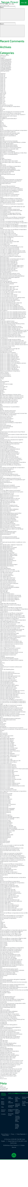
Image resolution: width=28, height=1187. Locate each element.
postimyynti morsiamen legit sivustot (9, 771)
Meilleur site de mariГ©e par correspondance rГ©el (12, 615)
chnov (1, 205)
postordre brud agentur (5, 815)
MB (1, 602)
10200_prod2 (3, 77)
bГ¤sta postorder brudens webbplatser (9, 191)
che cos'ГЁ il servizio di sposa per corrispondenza (11, 204)
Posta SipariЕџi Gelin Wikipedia (7, 753)
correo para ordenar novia (6, 242)
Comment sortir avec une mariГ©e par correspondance (13, 229)
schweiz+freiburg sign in (6, 888)
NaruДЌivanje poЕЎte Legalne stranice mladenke (11, 660)
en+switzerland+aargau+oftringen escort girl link (11, 327)
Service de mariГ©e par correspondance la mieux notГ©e (14, 913)
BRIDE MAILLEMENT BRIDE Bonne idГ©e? (10, 170)
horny (1, 429)
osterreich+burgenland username (8, 686)
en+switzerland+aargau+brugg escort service (10, 326)
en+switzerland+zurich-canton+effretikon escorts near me (14, 344)
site (1, 928)
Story (1, 978)
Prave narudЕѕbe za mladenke (7, 846)
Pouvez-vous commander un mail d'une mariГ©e (12, 845)
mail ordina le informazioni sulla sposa (9, 583)
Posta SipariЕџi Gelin (5, 737)
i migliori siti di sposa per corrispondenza (9, 461)
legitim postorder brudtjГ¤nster (7, 510)
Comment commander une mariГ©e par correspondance (13, 222)
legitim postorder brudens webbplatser (9, 509)
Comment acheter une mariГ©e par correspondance (12, 217)
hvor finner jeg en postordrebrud (7, 447)
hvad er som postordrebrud (6, 446)
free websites (3, 389)
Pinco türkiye (3, 721)
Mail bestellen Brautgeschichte (7, 558)
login (1, 540)
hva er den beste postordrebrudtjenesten (9, 443)
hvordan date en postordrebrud (7, 450)
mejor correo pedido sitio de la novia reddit (10, 622)
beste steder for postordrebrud (7, 151)
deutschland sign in (4, 257)
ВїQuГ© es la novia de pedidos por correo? (10, 1064)
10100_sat (2, 75)
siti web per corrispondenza (6, 953)
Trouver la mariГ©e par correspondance (9, 1014)
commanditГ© (3, 215)
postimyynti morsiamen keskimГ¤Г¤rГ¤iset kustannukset (14, 768)
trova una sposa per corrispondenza (8, 1018)
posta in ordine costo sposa (6, 735)
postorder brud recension (6, 799)
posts (1, 844)
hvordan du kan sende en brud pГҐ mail (9, 454)
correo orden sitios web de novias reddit (9, 241)
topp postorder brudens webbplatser (9, 1011)
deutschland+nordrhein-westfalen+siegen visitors (12, 265)
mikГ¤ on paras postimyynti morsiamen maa (11, 641)
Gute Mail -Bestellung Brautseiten (8, 410)
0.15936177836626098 (5, 59)
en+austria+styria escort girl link (7, 301)
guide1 (1, 409)
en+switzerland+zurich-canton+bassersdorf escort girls (13, 342)
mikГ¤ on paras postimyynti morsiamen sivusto (11, 644)
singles (1, 923)
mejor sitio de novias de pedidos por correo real (11, 625)
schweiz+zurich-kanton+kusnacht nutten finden (11, 909)
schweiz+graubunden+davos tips (8, 890)
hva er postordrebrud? (5, 445)
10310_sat (2, 83)
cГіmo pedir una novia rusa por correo (9, 255)
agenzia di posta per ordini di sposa (8, 116)
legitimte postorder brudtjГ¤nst (7, 526)
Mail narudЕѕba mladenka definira (8, 580)
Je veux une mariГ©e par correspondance (10, 475)
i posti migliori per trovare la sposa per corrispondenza (13, 462)
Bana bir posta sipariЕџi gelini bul (7, 131)
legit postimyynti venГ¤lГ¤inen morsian (9, 506)
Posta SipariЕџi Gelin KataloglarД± (8, 749)
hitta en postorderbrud (5, 425)
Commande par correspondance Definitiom (10, 213)
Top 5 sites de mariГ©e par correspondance (10, 1000)
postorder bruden (4, 807)
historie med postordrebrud (6, 418)
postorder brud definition (6, 795)
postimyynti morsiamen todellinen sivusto (10, 783)
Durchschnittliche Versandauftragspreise (9, 277)
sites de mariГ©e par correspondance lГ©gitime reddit (13, 938)
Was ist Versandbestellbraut (6, 1044)
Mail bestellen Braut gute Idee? (7, 552)
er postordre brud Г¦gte (5, 347)
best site (2, 138)
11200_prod (3, 92)
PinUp (1, 722)
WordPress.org (3, 1089)
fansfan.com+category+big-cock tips (9, 355)
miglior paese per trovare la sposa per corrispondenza (12, 636)
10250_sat (2, 80)
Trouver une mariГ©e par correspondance (10, 1015)
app (1, 121)
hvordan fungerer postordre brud (8, 455)
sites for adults (3, 942)
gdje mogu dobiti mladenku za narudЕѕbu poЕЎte (11, 395)
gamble (2, 390)
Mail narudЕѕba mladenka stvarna (8, 582)
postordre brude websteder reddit (8, 826)
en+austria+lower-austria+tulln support (9, 298)
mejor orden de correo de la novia (8, 624)
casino (1, 197)
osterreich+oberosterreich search (8, 689)
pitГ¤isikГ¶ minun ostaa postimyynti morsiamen (11, 727)
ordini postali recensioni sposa (7, 684)
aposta (1, 120)
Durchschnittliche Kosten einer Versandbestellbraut (12, 276)
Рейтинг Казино (3, 1078)
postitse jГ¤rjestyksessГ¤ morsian (8, 789)
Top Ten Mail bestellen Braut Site (7, 1007)
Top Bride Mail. (3, 1002)
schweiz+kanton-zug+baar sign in (8, 894)
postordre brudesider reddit (6, 834)
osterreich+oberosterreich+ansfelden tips (10, 692)
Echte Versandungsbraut (6, 281)
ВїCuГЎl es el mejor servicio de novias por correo (11, 1060)
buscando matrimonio (5, 183)
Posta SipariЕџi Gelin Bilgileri (6, 741)
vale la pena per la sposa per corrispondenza (10, 1030)
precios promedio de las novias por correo (10, 850)
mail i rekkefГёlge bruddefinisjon (7, 578)
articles (1, 129)
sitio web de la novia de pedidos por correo (10, 954)
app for (1, 122)
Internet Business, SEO (5, 470)
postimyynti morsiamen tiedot (7, 782)
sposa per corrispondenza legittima (8, 974)
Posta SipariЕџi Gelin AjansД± (7, 739)
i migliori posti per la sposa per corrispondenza (11, 459)
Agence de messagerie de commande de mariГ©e (12, 111)
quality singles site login (5, 868)
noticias (2, 665)
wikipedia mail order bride (6, 1052)
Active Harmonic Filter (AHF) (17, 1099)
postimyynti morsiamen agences (8, 764)
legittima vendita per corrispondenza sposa (10, 527)
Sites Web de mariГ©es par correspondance (10, 950)
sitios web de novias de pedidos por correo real (11, 959)
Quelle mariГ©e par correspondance (8, 872)
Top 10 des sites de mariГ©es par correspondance (12, 999)
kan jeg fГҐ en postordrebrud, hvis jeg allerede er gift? (12, 479)
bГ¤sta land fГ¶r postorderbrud (7, 186)
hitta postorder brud (5, 428)
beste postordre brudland (6, 150)
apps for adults (3, 126)
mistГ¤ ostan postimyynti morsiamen (9, 651)
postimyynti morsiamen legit (7, 770)
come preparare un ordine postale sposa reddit (11, 210)
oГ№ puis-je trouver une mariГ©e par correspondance (13, 702)
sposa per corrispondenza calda (7, 973)
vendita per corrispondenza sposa (8, 1035)
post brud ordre (3, 733)
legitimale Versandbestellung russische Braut (10, 513)
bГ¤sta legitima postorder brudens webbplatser (11, 189)
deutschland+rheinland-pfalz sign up (8, 268)
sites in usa (2, 946)
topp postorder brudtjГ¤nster (7, 1012)
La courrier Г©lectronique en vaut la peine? (10, 490)
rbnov (1, 876)
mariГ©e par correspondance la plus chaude (10, 596)
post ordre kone (4, 734)
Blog (1, 163)
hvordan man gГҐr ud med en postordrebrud (10, 458)
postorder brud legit (4, 796)
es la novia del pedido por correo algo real (9, 348)
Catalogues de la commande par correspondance (11, 200)
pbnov (1, 717)
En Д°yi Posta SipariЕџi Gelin (6, 293)
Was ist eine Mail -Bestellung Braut (8, 1043)
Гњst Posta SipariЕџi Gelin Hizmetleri (8, 1073)
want (1, 1039)
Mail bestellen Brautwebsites (7, 565)
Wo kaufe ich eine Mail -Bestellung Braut (9, 1055)
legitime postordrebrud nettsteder (8, 519)
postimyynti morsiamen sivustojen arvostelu (10, 779)
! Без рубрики (3, 56)
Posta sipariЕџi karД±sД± (6, 763)
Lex (1, 535)
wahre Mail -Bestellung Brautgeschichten (10, 1038)
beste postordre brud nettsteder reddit (9, 149)
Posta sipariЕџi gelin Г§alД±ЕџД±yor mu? (9, 755)
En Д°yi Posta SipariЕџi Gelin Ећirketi (8, 296)
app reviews (3, 125)
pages (1, 704)
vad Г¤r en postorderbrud (6, 1028)
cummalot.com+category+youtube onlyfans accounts (13, 252)
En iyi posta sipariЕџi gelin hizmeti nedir (9, 286)
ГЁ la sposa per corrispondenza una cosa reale (11, 1069)
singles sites (3, 926)
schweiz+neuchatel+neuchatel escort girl (9, 899)
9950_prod (2, 103)
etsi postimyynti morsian (6, 351)
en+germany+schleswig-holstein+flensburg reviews (12, 323)
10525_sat (2, 88)
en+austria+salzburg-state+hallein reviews (10, 300)
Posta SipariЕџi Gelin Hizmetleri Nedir (9, 748)
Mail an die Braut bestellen (6, 550)
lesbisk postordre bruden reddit (7, 533)
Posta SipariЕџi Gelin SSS (6, 752)
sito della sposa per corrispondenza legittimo (10, 962)
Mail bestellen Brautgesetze (6, 559)
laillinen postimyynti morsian (7, 494)
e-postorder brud (4, 280)
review (1, 878)
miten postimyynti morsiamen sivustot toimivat (11, 652)
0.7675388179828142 (5, 68)
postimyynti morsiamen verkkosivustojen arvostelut (12, 785)
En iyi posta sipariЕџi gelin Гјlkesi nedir (9, 289)
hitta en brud (3, 424)
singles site (2, 924)
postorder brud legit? (5, 797)
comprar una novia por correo (7, 232)
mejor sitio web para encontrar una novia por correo (12, 626)
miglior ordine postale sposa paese (8, 634)
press (1, 852)
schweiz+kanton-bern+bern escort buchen (10, 892)
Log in (1, 1085)
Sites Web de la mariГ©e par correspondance (11, 949)
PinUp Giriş (2, 725)
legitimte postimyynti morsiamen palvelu (10, 525)
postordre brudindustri (5, 837)
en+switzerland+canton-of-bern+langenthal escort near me (14, 330)
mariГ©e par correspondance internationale (10, 595)
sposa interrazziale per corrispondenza (9, 971)
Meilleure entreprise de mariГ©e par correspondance (12, 617)
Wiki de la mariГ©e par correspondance (9, 1051)
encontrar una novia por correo (7, 346)
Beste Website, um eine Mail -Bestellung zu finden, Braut (13, 153)
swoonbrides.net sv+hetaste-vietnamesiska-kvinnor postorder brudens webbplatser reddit (12, 985)
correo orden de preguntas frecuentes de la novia (11, 236)
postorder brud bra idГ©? (6, 793)
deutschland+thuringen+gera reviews (9, 270)
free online (2, 382)
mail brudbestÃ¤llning (5, 568)
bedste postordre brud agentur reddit (9, 134)
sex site (2, 919)
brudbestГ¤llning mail (5, 173)
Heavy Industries (10, 1098)
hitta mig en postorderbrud (6, 426)
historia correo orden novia (6, 416)
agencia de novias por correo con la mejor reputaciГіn (12, 114)
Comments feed (4, 1088)
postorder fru (3, 813)
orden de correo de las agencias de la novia (10, 676)
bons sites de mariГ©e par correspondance (10, 166)
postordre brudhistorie (5, 836)
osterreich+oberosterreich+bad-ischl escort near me (12, 693)
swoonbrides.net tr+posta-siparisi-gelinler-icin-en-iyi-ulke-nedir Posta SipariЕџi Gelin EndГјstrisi (13, 988)
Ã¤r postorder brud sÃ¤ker (6, 105)
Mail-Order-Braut (4, 590)
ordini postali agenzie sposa (6, 682)
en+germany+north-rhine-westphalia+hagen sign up (12, 315)
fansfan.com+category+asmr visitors (9, 354)
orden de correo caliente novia (7, 672)
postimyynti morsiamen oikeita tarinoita (9, 775)
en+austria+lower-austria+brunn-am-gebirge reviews (12, 297)
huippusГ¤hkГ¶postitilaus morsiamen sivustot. (11, 442)
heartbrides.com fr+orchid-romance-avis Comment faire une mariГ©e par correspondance (13, 414)
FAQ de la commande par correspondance (10, 371)
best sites (2, 139)
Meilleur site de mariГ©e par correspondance (10, 614)
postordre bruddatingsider (6, 822)
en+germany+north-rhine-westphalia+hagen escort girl (13, 314)
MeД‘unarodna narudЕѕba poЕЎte (8, 632)
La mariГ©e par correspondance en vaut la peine (11, 491)
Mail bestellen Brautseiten (6, 563)
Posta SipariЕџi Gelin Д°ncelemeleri (8, 756)
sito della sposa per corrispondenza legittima (10, 961)
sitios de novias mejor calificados (8, 957)
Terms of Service (3, 1110)
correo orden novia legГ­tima (6, 237)
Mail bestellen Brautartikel (6, 556)
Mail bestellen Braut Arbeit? (6, 551)
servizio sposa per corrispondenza (8, 918)
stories (1, 976)
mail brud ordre (3, 567)
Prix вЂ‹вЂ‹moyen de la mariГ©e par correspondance (13, 857)
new (1, 661)
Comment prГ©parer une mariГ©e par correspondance (13, 225)
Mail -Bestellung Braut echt (6, 546)
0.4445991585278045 (5, 63)
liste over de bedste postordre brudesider (10, 538)
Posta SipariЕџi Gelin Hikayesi (7, 746)
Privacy (12, 1134)
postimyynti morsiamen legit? (7, 772)
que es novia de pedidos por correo (8, 869)
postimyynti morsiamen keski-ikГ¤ (8, 767)
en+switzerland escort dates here (8, 325)
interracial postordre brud (6, 473)
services (2, 914)
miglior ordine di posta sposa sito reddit (9, 633)
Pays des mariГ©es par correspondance (9, 715)
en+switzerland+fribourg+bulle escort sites (10, 334)
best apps (2, 137)
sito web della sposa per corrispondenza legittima (11, 965)
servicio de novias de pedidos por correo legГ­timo (12, 915)
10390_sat (2, 84)
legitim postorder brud (5, 507)
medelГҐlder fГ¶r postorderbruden (8, 603)
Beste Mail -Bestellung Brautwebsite (8, 145)
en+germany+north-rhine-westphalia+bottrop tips (12, 308)
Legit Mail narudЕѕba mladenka (7, 501)
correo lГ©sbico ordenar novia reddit (9, 234)
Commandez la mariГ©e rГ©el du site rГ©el (10, 214)
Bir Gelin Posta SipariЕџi (5, 159)
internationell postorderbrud (6, 469)
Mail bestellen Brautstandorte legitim (9, 564)
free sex (2, 385)
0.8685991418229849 (5, 69)
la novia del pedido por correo (7, 493)
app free (2, 123)
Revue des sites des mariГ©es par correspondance (12, 882)
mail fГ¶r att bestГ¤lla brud (6, 572)
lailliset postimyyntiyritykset (6, 497)
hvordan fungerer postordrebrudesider (9, 457)
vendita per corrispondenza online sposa (9, 1032)
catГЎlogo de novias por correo (7, 202)
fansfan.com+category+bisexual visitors (9, 356)
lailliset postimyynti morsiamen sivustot (9, 495)
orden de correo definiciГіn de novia (8, 677)
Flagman (2, 377)
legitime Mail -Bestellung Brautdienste (9, 514)
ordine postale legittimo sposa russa (8, 681)
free (1, 380)
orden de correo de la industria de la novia (10, 673)
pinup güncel (3, 726)
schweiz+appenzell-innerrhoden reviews (9, 886)
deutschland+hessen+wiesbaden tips (9, 263)
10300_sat (2, 81)
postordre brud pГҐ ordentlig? (7, 818)
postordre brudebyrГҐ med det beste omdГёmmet (12, 829)
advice (1, 110)
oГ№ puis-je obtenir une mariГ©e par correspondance (13, 701)
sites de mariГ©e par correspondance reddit (10, 939)
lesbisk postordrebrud (5, 534)
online (1, 668)
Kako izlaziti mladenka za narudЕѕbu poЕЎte (10, 478)
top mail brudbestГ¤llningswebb (8, 1006)
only (1, 670)
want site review (4, 1042)
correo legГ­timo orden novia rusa (8, 233)
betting (1, 155)
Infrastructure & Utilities (11, 1110)
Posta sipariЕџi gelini (5, 757)
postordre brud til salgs (5, 821)
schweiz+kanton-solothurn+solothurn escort (10, 893)
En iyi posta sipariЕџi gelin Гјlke (7, 287)
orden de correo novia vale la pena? (8, 680)
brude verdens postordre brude (7, 174)
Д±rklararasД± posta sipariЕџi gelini (8, 1075)
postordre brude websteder (6, 825)
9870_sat (2, 98)
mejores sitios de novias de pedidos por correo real (12, 629)
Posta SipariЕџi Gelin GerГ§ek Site (8, 745)
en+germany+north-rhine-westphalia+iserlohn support (13, 317)
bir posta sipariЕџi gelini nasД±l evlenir (9, 161)
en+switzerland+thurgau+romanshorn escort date (12, 340)
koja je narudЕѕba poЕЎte (6, 482)
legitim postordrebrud (5, 511)
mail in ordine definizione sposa (7, 579)
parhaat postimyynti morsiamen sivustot (10, 713)
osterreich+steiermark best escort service (10, 697)
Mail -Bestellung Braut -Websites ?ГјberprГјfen (11, 544)
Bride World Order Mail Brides (7, 171)
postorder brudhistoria (5, 811)
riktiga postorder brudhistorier (7, 884)
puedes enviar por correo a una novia (8, 861)
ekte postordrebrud (4, 285)
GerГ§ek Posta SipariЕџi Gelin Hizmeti (9, 401)
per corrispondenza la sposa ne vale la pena (10, 718)
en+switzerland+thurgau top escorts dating (10, 339)
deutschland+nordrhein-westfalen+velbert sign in (11, 266)
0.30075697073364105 (6, 62)
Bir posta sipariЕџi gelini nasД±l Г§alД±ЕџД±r (10, 162)
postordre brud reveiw (5, 820)
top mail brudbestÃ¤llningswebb (8, 1004)
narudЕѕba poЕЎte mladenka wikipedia (9, 658)
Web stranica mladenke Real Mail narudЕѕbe (10, 1045)
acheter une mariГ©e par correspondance (10, 106)
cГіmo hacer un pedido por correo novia (9, 253)
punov (1, 862)
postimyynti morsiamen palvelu (7, 776)
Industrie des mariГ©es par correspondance (10, 465)
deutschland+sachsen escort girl (7, 269)
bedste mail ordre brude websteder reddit (10, 133)
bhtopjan (2, 158)
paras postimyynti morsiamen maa (8, 706)
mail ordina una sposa (5, 584)
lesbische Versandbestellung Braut (8, 531)
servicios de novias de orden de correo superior (11, 917)
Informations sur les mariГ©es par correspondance (12, 467)
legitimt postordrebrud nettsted (7, 523)
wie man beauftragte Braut (6, 1048)
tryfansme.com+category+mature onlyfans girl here (12, 1019)
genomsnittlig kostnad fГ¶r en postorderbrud (11, 398)
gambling (2, 392)
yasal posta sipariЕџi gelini (6, 1059)
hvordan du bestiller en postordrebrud (9, 451)
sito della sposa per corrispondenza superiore (11, 963)
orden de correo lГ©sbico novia (7, 678)
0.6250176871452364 (5, 66)
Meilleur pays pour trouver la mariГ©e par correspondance (14, 609)
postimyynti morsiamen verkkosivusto (9, 784)
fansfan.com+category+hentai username (9, 361)
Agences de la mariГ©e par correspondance (10, 113)
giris (1, 404)
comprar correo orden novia (6, 230)
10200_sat (2, 79)
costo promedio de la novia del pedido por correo (11, 247)
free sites (2, 388)
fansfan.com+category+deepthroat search (10, 359)
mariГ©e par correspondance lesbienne (9, 598)
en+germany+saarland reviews (7, 321)
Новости (2, 1077)
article (1, 127)
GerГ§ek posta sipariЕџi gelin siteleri (8, 402)
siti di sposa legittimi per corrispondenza (9, 952)
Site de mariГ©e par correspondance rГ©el (10, 932)
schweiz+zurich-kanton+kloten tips (8, 907)
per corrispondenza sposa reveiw (8, 719)
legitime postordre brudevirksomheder (9, 517)
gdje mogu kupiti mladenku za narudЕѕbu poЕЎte (11, 397)
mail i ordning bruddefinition (6, 575)
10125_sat (2, 76)
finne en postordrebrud (5, 376)
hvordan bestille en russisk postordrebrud (10, 449)
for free (2, 378)
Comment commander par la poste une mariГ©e (11, 221)
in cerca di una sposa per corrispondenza (9, 463)
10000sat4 (2, 73)
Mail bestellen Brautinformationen (8, 560)
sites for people (3, 943)
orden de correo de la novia (6, 674)
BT (0, 175)
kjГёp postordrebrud (5, 481)
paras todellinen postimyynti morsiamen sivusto (11, 708)
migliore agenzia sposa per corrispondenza (10, 637)
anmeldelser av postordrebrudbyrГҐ (8, 118)
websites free (3, 1047)
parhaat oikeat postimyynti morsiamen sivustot (11, 710)
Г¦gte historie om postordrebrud (7, 1066)
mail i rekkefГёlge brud (5, 576)
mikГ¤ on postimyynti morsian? (7, 646)
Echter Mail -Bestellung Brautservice (8, 282)
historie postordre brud (5, 420)
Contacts (3, 1114)
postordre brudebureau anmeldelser (8, 828)
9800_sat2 (2, 97)
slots (1, 967)
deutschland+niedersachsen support (8, 264)
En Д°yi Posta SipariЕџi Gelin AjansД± (8, 294)
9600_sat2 (2, 94)
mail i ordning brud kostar (6, 574)
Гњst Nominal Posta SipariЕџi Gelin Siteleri (10, 1071)
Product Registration (21, 1134)
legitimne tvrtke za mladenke (7, 522)
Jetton (1, 477)
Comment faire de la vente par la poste (9, 224)
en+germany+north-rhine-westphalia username (11, 306)
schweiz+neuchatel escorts (6, 898)
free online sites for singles (6, 384)
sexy (1, 921)
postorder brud (3, 792)
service (1, 911)
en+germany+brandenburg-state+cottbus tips (11, 302)
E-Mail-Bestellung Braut (5, 278)
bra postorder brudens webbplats (8, 169)
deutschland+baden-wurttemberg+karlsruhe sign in (12, 259)
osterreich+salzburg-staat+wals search (9, 694)
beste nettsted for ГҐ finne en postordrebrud (10, 147)
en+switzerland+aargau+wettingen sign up (10, 329)
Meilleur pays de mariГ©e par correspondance (11, 607)
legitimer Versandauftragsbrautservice (9, 521)
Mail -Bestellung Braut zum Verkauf (8, 547)
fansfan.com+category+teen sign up (8, 368)
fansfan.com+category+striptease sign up (10, 367)
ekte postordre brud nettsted (7, 283)
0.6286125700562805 (5, 67)
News (1, 664)
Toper (1, 1008)
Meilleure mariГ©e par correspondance (9, 618)
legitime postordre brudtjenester (7, 518)
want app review (4, 1040)
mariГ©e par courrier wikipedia (7, 600)
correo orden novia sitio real (6, 240)
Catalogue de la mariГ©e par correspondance (11, 198)
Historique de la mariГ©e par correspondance (11, 422)
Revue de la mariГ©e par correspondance (10, 881)
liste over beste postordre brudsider (8, 536)
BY (0, 184)
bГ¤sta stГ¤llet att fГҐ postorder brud (9, 195)
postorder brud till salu (5, 801)
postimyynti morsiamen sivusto (7, 778)
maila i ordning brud (4, 592)
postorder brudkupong (5, 812)
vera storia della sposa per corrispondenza (10, 1036)
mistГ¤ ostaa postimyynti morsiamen (9, 649)
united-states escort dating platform (8, 1024)
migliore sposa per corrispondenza (8, 638)
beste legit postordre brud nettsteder (9, 141)
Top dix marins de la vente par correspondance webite (13, 1003)
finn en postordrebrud (5, 375)
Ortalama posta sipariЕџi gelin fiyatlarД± (9, 685)
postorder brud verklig (5, 803)
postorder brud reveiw (5, 800)
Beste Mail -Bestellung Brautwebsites (9, 146)
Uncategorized (3, 1023)
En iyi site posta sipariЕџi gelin (7, 290)
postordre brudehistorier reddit (7, 830)
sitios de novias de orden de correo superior (10, 955)
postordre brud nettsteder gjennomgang (9, 817)
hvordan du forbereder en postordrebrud (9, 453)
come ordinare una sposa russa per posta (10, 209)
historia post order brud (5, 417)
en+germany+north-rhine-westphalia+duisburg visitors (13, 312)
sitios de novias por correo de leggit (8, 958)
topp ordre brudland (5, 1010)
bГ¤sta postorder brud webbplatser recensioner (11, 190)
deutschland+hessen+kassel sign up (8, 261)
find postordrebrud (4, 373)
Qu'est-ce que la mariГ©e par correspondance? (11, 864)
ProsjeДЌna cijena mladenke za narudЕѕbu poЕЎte (12, 858)
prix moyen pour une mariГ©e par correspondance (12, 855)
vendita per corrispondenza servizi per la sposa (11, 1034)
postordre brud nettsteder (6, 816)
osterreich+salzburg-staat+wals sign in (9, 695)
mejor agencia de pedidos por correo (8, 621)
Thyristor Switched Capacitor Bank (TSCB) (17, 1119)
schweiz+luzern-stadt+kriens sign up (8, 897)
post (1, 731)
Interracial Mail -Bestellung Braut (7, 471)
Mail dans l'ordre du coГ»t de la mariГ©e (9, 571)
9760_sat (2, 96)
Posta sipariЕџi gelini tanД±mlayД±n (8, 762)
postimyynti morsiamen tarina (7, 780)
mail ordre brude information (7, 586)
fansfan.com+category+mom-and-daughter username (13, 363)
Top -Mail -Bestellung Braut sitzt (7, 996)
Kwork (1, 489)
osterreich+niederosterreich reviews (8, 688)
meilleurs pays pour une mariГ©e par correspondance (13, 620)
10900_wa (2, 90)
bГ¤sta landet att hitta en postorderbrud (9, 187)
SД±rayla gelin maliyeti (5, 992)
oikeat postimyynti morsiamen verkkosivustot (11, 666)
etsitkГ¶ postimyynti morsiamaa (8, 352)
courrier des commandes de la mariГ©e (9, 248)
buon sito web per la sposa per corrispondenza (11, 179)
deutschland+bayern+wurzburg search (9, 260)
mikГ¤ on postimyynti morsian (7, 645)
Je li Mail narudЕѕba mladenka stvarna (9, 474)
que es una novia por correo (6, 870)
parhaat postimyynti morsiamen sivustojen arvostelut (13, 711)
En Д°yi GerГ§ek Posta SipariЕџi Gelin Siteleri (10, 292)
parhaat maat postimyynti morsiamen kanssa (11, 709)
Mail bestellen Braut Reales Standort (8, 554)
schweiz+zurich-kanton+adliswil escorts (9, 905)
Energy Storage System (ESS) (17, 1126)
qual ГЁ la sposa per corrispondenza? (9, 866)
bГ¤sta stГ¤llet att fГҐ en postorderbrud (9, 194)
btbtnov (2, 177)
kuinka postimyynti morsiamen (7, 485)
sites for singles (3, 945)
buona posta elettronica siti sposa (8, 182)
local (1, 539)
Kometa (2, 483)
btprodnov (2, 178)
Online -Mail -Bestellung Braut (7, 669)
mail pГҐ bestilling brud (5, 588)
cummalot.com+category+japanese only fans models (12, 251)
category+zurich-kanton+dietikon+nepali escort (11, 201)
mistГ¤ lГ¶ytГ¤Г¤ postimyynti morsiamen (10, 648)
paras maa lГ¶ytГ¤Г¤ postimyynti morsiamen (11, 705)
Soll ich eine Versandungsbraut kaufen (9, 969)
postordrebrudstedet (5, 841)
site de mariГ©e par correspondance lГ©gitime (11, 931)
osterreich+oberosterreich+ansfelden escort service (12, 690)
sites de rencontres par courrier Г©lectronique (11, 941)
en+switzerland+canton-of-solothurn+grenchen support (13, 331)
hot (1, 430)
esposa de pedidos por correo (7, 350)
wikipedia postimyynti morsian (7, 1053)
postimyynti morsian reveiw (6, 788)
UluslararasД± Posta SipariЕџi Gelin (8, 1020)
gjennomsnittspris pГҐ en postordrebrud (9, 406)
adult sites (2, 109)
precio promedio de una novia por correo (9, 849)
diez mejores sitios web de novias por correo (10, 274)
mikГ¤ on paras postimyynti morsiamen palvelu (11, 642)
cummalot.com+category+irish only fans (9, 249)
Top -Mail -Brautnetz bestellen (7, 998)
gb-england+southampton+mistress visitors (10, 394)
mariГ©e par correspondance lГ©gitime (9, 599)
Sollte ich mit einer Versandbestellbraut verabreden (12, 970)
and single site (3, 117)
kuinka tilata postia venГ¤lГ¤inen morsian (10, 486)
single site (2, 922)
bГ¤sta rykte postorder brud (7, 193)
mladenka (2, 656)
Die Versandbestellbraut (5, 272)
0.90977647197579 (4, 71)
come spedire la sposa (5, 211)
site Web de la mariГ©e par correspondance (10, 935)
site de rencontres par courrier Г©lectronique (11, 934)
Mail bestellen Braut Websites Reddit (8, 555)
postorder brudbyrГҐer (5, 805)
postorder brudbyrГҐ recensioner (8, 804)
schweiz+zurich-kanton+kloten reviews (9, 906)
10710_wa (2, 89)
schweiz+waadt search (5, 902)
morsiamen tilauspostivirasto (7, 657)
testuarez (2, 994)
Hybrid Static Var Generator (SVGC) (17, 1111)
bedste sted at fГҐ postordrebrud (8, 135)
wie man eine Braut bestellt (6, 1049)
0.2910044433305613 (5, 60)
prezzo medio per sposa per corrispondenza (10, 854)
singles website (3, 927)
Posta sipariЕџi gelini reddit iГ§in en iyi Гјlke (10, 760)
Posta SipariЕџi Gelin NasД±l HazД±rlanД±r (10, 751)
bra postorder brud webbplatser (7, 167)
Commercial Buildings (11, 1106)
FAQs (2, 1107)
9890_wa (2, 100)
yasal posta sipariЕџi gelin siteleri (7, 1057)
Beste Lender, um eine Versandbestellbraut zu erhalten (13, 142)
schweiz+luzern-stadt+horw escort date (9, 896)
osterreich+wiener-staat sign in (7, 698)
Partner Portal (5, 1135)
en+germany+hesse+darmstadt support (9, 304)
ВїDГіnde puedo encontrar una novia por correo (11, 1063)
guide (1, 408)
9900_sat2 (2, 101)
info (1, 466)
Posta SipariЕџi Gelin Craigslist (7, 742)
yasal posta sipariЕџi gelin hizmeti (8, 1056)
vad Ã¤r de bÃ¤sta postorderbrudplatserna (10, 1027)
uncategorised (3, 1022)
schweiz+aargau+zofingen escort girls (9, 885)
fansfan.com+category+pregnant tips (9, 365)
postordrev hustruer (5, 842)
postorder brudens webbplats (7, 809)
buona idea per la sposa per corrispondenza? (10, 181)
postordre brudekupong (5, 832)
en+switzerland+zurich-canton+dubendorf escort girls (13, 343)
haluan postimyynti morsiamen (7, 412)
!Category (2, 58)
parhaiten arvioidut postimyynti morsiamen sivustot (12, 714)
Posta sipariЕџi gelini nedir (6, 759)
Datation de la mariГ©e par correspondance (10, 256)
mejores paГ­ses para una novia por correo (10, 628)
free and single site (4, 381)
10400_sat (2, 85)
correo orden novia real (5, 239)
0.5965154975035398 (5, 64)
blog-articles (3, 165)
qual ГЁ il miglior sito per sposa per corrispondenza (12, 865)
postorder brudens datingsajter (7, 808)
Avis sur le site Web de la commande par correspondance (13, 130)
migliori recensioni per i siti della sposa (9, 639)
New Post (2, 663)
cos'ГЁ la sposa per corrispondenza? (8, 245)
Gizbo (1, 405)
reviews (2, 880)
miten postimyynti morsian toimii (8, 655)
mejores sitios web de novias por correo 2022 (11, 630)
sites (1, 937)
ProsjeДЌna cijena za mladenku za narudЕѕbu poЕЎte (12, 860)
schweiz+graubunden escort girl (7, 889)
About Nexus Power (2, 1103)
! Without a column (4, 55)
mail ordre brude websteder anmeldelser (9, 587)
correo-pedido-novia (5, 244)
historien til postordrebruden (7, 421)
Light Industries (10, 1102)
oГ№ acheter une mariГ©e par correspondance (11, 699)
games (1, 393)
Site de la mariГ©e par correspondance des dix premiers (13, 930)
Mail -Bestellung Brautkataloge (7, 548)
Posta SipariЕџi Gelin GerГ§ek (7, 744)
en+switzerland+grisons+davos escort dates (10, 335)
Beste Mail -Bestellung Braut (6, 143)
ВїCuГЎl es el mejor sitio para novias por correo (11, 1062)
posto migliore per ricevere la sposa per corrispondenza (13, 791)
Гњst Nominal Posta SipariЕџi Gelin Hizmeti (10, 1070)
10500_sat (2, 86)
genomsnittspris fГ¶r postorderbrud (8, 400)
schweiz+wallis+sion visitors (6, 903)
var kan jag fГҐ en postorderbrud (7, 1031)
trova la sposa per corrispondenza (8, 1016)
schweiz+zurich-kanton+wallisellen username (11, 910)
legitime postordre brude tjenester (8, 515)
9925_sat (2, 102)
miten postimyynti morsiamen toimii (9, 653)
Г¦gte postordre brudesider (6, 1067)
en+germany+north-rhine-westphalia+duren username (13, 313)
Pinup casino (3, 723)
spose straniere (3, 975)
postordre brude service (5, 824)
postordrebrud (3, 840)
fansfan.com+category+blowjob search (9, 358)
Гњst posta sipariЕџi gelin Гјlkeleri (8, 1074)
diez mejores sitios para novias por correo (10, 273)
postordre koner (4, 838)
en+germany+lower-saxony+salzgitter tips (10, 305)
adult (1, 107)
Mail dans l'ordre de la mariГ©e (7, 569)
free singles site (3, 386)
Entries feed (3, 1087)
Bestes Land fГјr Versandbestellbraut (9, 154)
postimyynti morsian (5, 787)
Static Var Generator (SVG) (17, 1105)
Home (2, 1098)
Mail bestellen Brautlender (6, 562)
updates (2, 1026)
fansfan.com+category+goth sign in (8, 360)
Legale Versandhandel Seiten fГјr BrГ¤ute (10, 498)
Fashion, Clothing (4, 372)
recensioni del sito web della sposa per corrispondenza (13, 877)
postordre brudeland (5, 833)
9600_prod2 (3, 93)
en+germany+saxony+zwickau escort (9, 322)
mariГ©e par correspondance (7, 594)
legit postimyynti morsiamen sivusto (9, 505)
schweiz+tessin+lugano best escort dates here (11, 901)
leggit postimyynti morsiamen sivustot (9, 499)
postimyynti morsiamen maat (7, 774)
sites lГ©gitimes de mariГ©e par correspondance (12, 947)
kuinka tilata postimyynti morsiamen (8, 487)
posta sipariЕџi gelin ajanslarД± (7, 738)
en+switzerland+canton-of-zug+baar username (11, 332)
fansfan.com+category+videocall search (9, 369)
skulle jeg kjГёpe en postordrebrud (8, 966)
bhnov (1, 157)
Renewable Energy (10, 1114)
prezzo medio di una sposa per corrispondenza (11, 853)
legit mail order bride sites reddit (7, 502)
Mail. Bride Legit (4, 591)
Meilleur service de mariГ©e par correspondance (11, 613)
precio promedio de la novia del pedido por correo (11, 848)
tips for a (2, 995)
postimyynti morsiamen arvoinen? (8, 766)
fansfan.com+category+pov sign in (8, 364)
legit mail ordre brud (5, 503)
